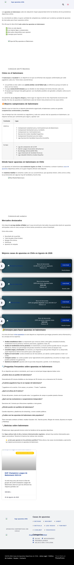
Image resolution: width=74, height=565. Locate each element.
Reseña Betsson (66, 307)
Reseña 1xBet (66, 288)
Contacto (23, 558)
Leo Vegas (50, 525)
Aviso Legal (43, 556)
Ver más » (8, 492)
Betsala (38, 525)
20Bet (58, 521)
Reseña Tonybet (66, 325)
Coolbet (38, 530)
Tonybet (63, 525)
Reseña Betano (66, 270)
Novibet (48, 521)
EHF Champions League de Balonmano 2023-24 (16, 474)
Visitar (66, 265)
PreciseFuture (60, 558)
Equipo (16, 558)
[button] (63, 4)
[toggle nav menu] (68, 4)
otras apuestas (19, 334)
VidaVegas (50, 530)
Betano (37, 521)
